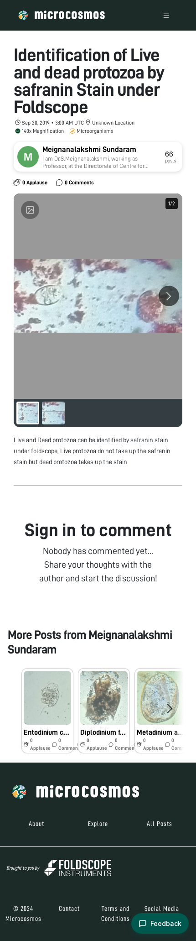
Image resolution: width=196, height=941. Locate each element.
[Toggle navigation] (166, 15)
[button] (47, 710)
